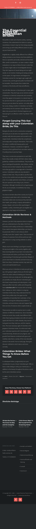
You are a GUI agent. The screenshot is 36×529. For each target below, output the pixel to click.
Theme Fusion (28, 493)
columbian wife (10, 287)
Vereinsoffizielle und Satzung (26, 461)
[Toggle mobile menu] (32, 16)
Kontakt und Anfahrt (26, 446)
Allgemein (22, 376)
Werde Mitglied (24, 451)
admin (6, 376)
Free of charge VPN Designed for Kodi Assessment (25, 423)
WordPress (27, 495)
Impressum (23, 471)
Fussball (22, 466)
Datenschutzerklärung (26, 455)
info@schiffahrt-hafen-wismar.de (24, 7)
